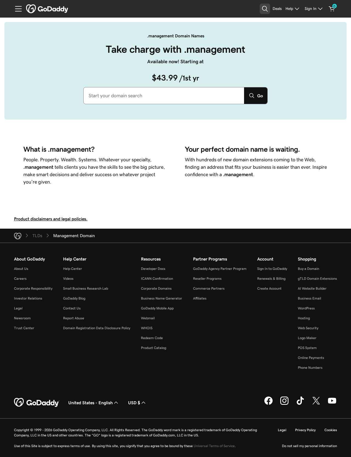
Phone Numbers (310, 367)
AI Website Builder (312, 288)
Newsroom (22, 318)
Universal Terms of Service (214, 446)
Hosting (304, 318)
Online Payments (311, 357)
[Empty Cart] (332, 9)
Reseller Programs (207, 278)
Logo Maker (307, 338)
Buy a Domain (308, 268)
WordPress (306, 308)
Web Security (308, 328)
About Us (21, 268)
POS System (307, 348)
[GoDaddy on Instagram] (284, 404)
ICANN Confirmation (157, 278)
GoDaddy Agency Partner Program (220, 268)
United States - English (90, 402)
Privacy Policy (305, 430)
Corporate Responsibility (33, 288)
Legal (18, 308)
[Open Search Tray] (265, 9)
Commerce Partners (209, 288)
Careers (20, 278)
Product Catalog (153, 348)
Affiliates (199, 298)
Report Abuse (73, 318)
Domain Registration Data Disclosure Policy (96, 328)
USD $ (134, 402)
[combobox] (164, 95)
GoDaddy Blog (74, 298)
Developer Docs (153, 268)
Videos (68, 278)
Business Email (309, 298)
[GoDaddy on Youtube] (332, 404)
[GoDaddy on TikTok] (300, 404)
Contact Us (72, 308)
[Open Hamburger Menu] (16, 9)
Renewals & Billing (271, 278)
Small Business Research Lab (85, 288)
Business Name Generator (161, 298)
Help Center (72, 268)
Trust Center (24, 328)
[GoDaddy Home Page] (37, 402)
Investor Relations (28, 298)
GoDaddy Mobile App (157, 308)
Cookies (330, 430)
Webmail (148, 318)
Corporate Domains (156, 288)
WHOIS (146, 328)
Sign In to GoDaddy (272, 268)
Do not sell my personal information (309, 446)
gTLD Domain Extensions (317, 278)
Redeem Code (152, 338)
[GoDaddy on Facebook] (268, 404)
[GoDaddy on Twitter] (316, 404)
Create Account (269, 288)
